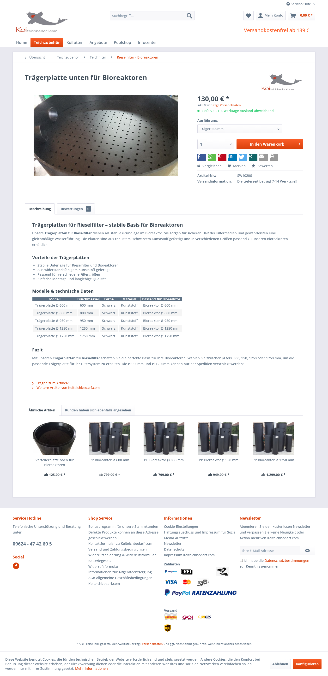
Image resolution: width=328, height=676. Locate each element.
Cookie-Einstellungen (181, 526)
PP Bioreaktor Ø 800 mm (164, 460)
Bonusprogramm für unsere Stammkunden (123, 526)
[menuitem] (152, 15)
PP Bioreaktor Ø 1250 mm (273, 460)
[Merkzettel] (248, 15)
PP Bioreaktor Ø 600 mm (109, 460)
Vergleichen (211, 166)
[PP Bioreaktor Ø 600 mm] (109, 438)
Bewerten (264, 166)
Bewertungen (75, 209)
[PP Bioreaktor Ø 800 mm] (164, 438)
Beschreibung (40, 209)
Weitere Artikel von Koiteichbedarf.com (68, 387)
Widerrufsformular (103, 566)
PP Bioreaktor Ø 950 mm (218, 460)
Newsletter (173, 543)
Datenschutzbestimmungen (287, 560)
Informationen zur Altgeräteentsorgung (120, 572)
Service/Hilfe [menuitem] (301, 4)
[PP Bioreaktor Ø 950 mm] (219, 438)
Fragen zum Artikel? (52, 383)
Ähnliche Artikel (42, 410)
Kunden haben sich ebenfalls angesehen (98, 410)
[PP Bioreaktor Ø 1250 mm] (273, 438)
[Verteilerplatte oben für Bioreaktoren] (55, 438)
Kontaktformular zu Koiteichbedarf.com (120, 543)
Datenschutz (174, 549)
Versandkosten (152, 644)
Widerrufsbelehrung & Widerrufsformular (122, 555)
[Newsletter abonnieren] (307, 550)
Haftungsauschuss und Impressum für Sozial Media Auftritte (200, 535)
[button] (201, 157)
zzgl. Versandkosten (227, 105)
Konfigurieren (307, 664)
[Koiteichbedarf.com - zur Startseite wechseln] (42, 21)
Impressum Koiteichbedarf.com (189, 555)
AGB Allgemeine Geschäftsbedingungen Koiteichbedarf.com (120, 580)
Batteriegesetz (99, 560)
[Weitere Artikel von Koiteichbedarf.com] (282, 82)
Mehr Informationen (91, 668)
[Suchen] (189, 15)
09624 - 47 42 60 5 (32, 544)
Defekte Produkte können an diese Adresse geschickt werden (123, 535)
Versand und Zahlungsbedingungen (117, 549)
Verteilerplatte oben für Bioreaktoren (55, 462)
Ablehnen (280, 664)
